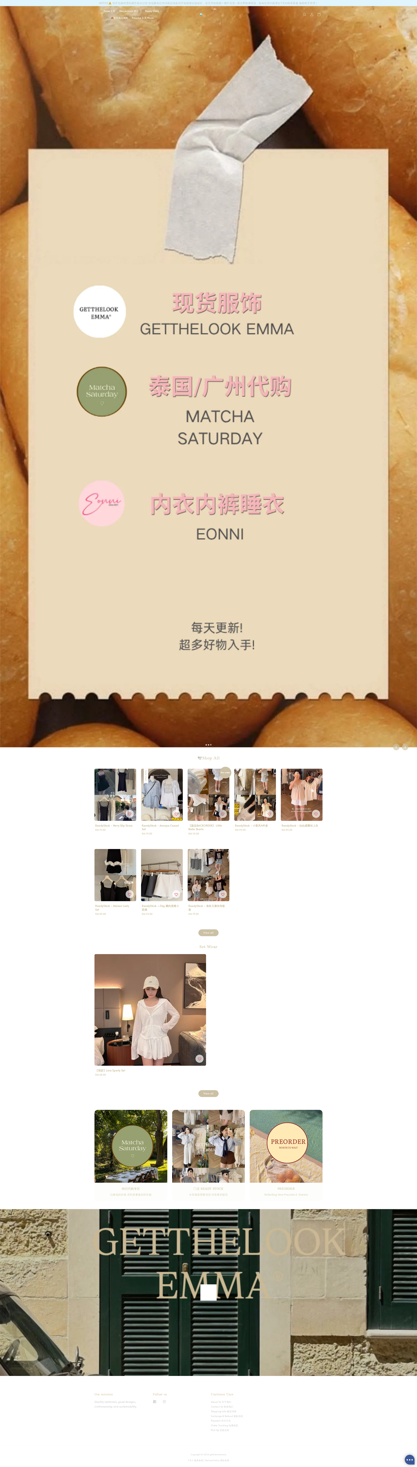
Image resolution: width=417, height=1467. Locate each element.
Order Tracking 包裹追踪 (224, 1425)
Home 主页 (109, 11)
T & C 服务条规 (195, 1460)
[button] (304, 14)
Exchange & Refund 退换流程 (227, 1416)
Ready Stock (152, 11)
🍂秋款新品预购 (119, 17)
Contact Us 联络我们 (222, 1406)
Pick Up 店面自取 (220, 1430)
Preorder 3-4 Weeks (143, 17)
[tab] (206, 745)
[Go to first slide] (405, 747)
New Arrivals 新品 (129, 11)
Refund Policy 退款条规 (217, 1460)
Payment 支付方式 (221, 1420)
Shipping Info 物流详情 (223, 1411)
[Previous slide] (396, 747)
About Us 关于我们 (221, 1402)
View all (208, 932)
